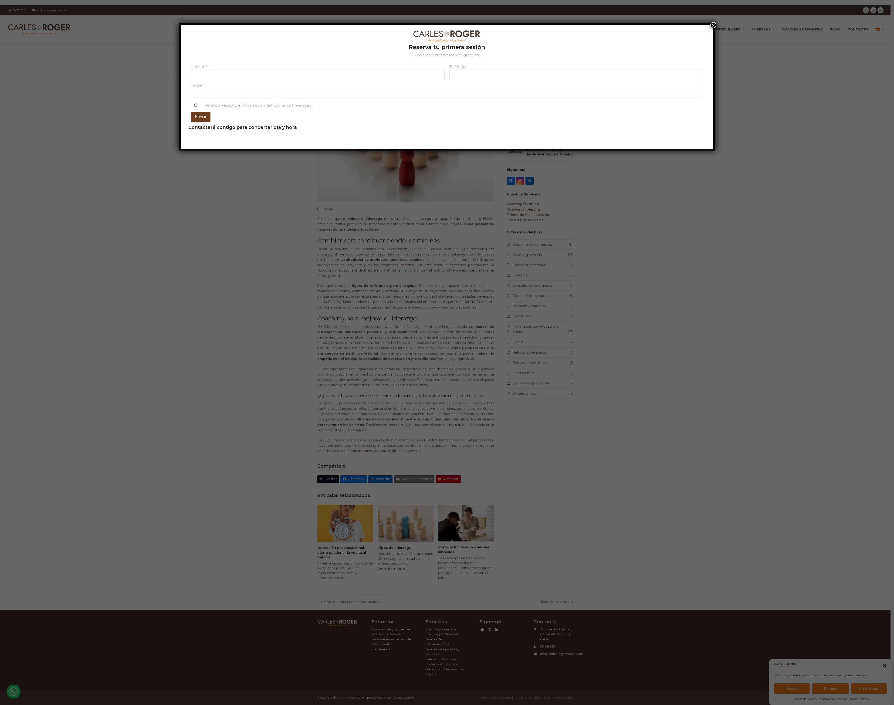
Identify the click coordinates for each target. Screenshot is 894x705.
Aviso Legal (252, 105)
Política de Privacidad (291, 105)
